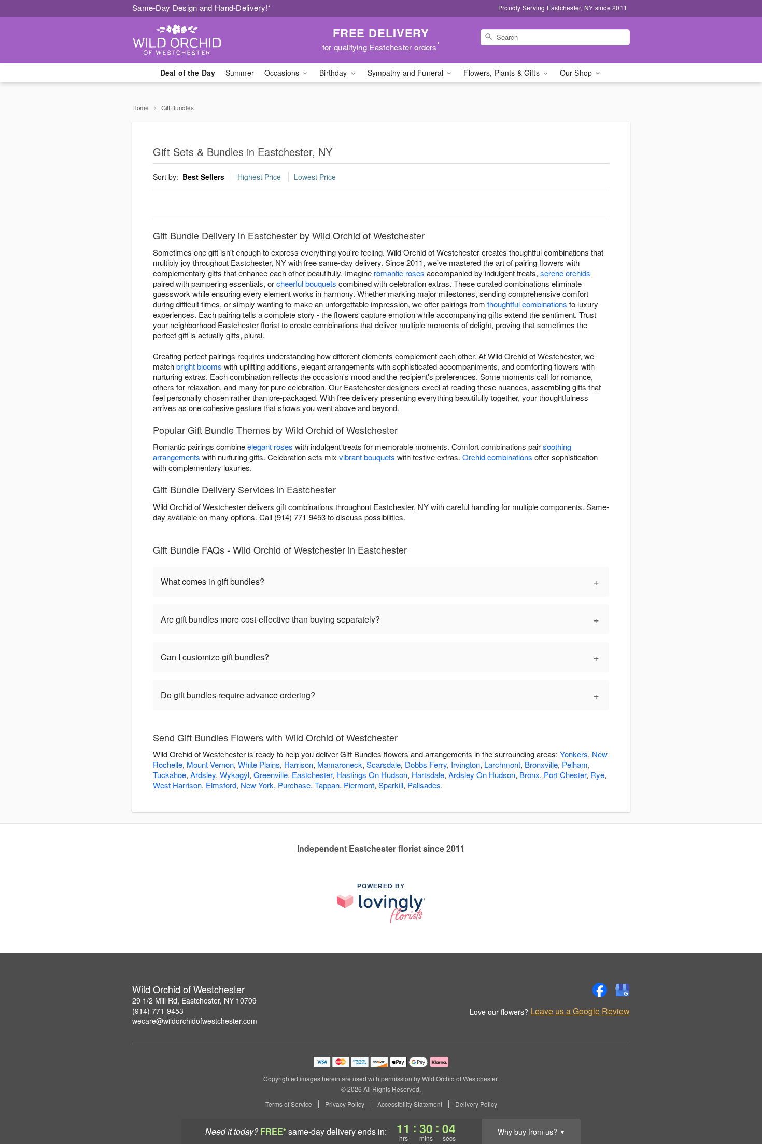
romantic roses (399, 272)
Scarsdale (383, 764)
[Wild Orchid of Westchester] (206, 40)
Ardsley (203, 774)
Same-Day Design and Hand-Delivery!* (201, 7)
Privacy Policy (344, 1104)
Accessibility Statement (409, 1104)
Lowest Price (315, 177)
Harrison (298, 764)
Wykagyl (234, 774)
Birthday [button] (334, 72)
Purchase (294, 785)
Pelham (575, 764)
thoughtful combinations (527, 304)
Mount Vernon (210, 764)
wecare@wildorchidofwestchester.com (194, 1020)
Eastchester (312, 774)
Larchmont (502, 764)
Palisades (424, 785)
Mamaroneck (339, 764)
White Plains (259, 764)
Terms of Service (288, 1104)
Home (140, 107)
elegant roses (270, 446)
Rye (597, 774)
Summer (239, 72)
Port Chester (565, 774)
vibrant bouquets (367, 456)
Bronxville (541, 764)
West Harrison (177, 785)
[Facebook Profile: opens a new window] (599, 990)
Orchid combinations (497, 456)
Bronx (529, 774)
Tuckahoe (169, 774)
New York (257, 785)
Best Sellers (203, 177)
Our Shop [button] (577, 72)
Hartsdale (428, 774)
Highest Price (259, 177)
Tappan (327, 785)
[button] (734, 1100)
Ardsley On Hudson (481, 774)
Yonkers (574, 753)
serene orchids (565, 272)
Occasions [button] (282, 72)
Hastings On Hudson (371, 774)
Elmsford (221, 785)
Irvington (465, 764)
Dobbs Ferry (426, 764)
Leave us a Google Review (580, 1011)
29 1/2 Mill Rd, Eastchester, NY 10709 (194, 1000)
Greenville (270, 774)
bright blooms (199, 366)
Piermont (359, 785)
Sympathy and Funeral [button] (407, 72)
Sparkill (390, 785)
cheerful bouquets (306, 283)
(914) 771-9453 (158, 1011)
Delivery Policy (476, 1104)
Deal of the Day (187, 72)
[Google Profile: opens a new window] (622, 990)
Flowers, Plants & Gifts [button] (502, 72)
